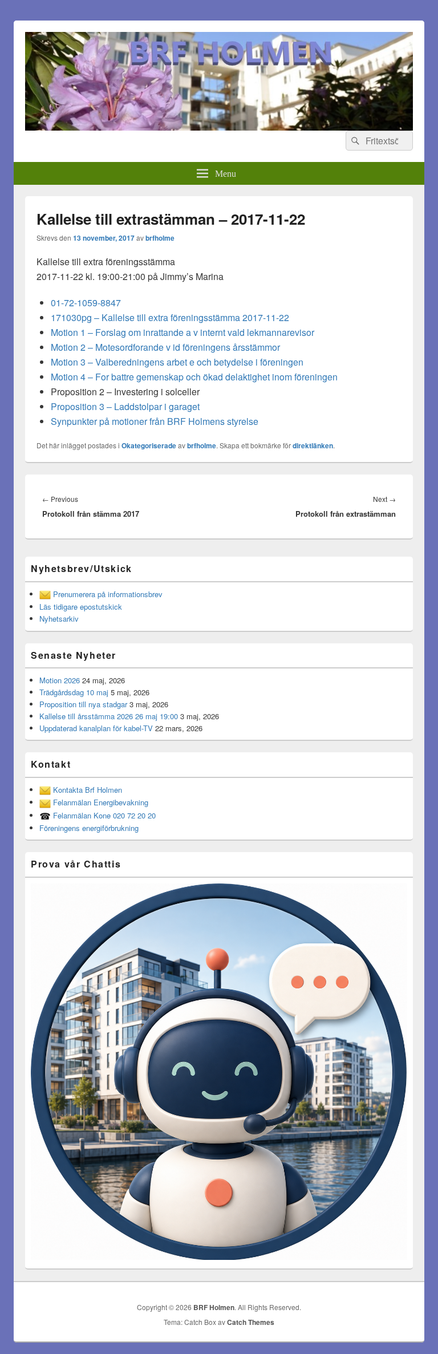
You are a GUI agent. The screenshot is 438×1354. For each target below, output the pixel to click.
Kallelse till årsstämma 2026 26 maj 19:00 (108, 716)
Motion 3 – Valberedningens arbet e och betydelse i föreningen (177, 361)
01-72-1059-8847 (86, 302)
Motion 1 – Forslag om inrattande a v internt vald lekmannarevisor (182, 332)
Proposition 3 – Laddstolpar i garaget (125, 406)
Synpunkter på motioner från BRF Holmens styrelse (154, 421)
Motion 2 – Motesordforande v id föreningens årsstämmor (165, 347)
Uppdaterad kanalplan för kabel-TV (96, 728)
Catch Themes (250, 1322)
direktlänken (313, 445)
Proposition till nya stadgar (83, 704)
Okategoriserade (148, 445)
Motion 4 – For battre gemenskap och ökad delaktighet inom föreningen (194, 376)
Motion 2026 (59, 680)
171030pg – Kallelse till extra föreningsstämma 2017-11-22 (170, 317)
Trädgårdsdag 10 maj (73, 692)
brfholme (160, 238)
